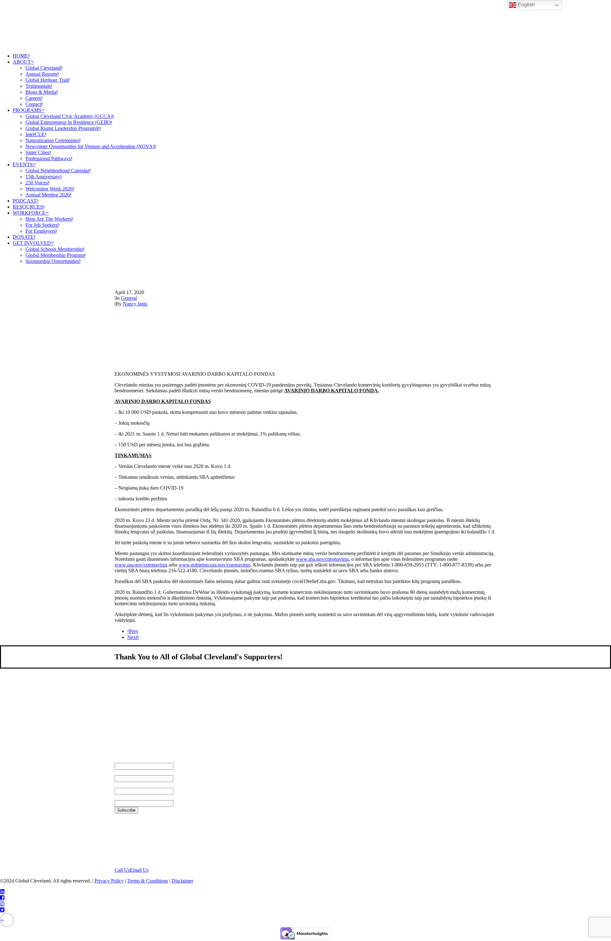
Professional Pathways (48, 158)
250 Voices (36, 182)
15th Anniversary (42, 176)
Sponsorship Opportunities (52, 261)
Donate (23, 237)
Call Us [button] (122, 870)
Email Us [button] (139, 870)
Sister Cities (37, 152)
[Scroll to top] (7, 919)
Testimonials (38, 86)
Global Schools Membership (54, 249)
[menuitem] (312, 56)
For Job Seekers (41, 225)
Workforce (29, 213)
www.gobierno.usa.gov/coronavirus (214, 564)
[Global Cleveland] (305, 24)
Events (23, 164)
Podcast (25, 200)
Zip (118, 797)
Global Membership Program (54, 255)
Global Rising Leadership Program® (62, 128)
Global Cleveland (43, 68)
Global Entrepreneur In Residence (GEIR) (67, 122)
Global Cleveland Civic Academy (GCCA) (68, 116)
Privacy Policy (109, 880)
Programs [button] (27, 110)
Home (20, 55)
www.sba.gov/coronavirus (322, 559)
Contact (33, 104)
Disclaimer (182, 880)
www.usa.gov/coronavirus (141, 564)
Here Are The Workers (48, 219)
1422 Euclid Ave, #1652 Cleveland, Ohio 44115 (140, 840)
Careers (33, 98)
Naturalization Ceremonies (52, 140)
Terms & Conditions (147, 880)
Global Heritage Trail (46, 80)
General (129, 298)
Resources (28, 206)
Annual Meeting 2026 (47, 194)
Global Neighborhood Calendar (57, 170)
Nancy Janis (135, 303)
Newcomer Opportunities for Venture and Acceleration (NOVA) (89, 146)
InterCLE (35, 134)
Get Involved (32, 243)
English (525, 4)
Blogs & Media (40, 92)
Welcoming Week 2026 (49, 188)
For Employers (40, 231)
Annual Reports (41, 74)
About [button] (22, 62)
